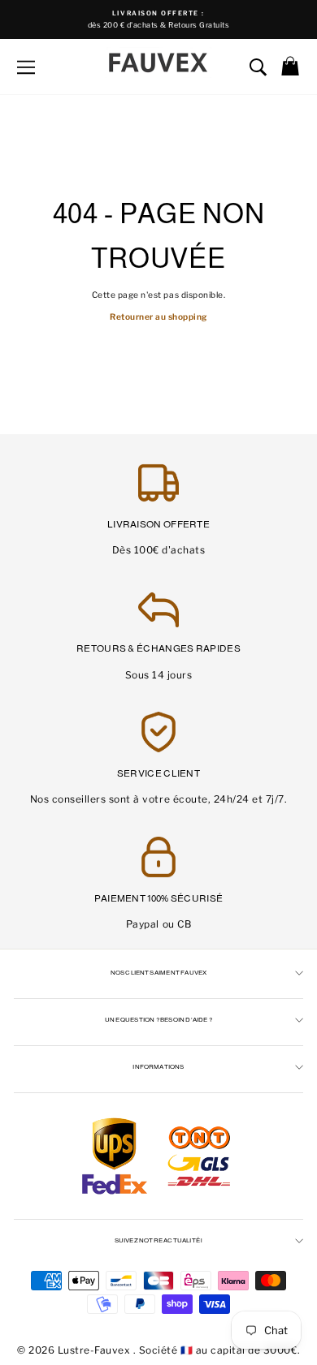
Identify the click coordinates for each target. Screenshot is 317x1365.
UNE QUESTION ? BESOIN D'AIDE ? (158, 1019)
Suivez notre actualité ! (159, 1240)
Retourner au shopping (158, 317)
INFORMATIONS (158, 1066)
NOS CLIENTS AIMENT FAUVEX (159, 972)
